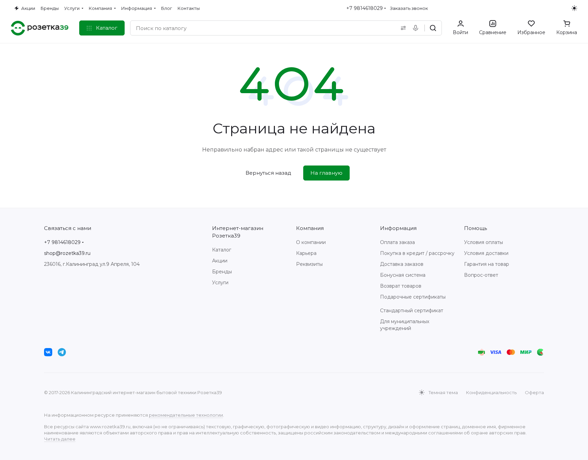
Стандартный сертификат (411, 310)
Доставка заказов (401, 264)
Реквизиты (309, 264)
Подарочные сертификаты (413, 297)
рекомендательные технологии (186, 415)
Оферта (534, 392)
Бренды (222, 272)
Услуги (220, 282)
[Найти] (433, 28)
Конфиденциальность (491, 392)
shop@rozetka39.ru (67, 253)
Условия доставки (486, 253)
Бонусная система (402, 275)
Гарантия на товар (486, 264)
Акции (219, 261)
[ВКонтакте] (48, 352)
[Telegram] (62, 352)
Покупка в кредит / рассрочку (417, 253)
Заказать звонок (409, 8)
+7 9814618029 (364, 8)
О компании (311, 242)
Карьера (306, 253)
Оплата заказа (397, 242)
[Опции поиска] (401, 28)
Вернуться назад (268, 173)
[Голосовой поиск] (416, 28)
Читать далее (59, 439)
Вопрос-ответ (481, 275)
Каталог (221, 250)
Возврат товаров (400, 286)
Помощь (475, 228)
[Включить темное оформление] (574, 8)
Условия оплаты (483, 242)
